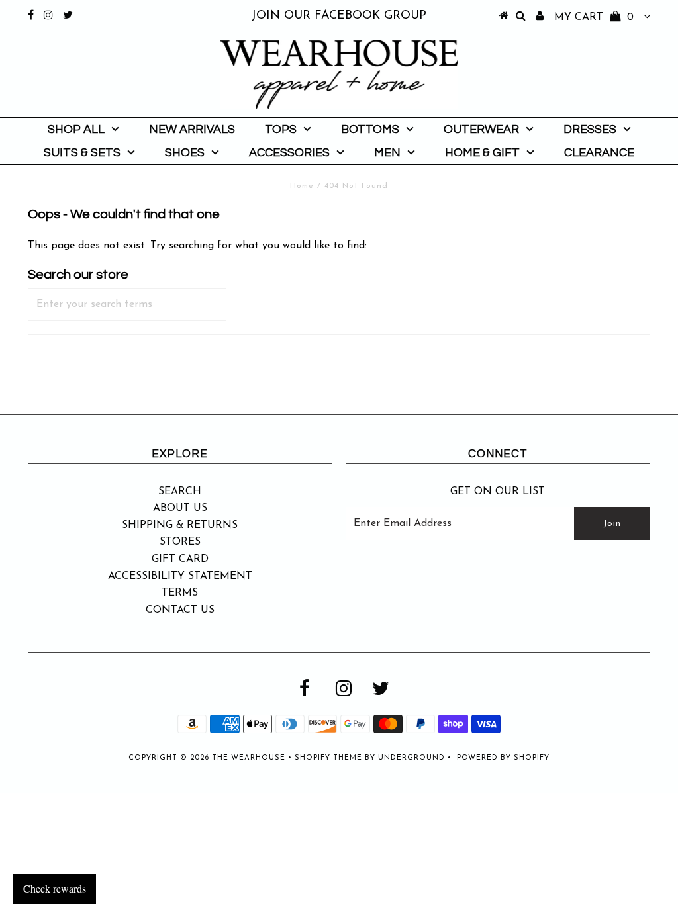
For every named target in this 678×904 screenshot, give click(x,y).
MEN (387, 152)
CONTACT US (180, 610)
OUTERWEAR (481, 129)
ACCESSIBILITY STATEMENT (180, 576)
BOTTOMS (370, 129)
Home (302, 186)
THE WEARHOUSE (248, 758)
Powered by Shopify (503, 758)
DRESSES (589, 129)
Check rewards (54, 888)
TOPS (281, 129)
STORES (180, 542)
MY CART (594, 17)
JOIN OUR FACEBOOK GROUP (338, 16)
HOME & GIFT (482, 152)
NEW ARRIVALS (192, 129)
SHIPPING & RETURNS (180, 525)
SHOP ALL (76, 129)
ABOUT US (180, 508)
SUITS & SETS (82, 152)
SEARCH (179, 491)
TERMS (180, 593)
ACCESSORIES (289, 152)
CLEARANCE (599, 152)
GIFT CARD (180, 559)
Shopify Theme (328, 758)
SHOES (185, 152)
